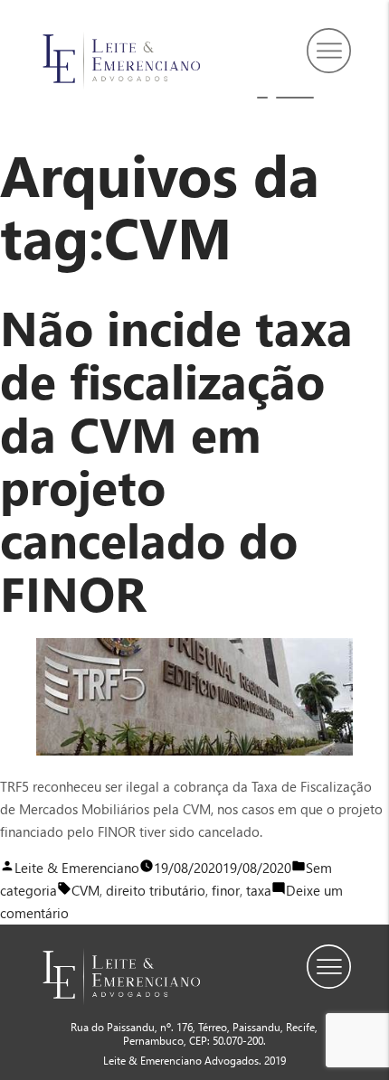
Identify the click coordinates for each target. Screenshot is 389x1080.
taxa (258, 890)
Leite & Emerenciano (76, 868)
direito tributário (155, 890)
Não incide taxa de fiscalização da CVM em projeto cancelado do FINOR (176, 459)
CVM (85, 890)
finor (226, 890)
